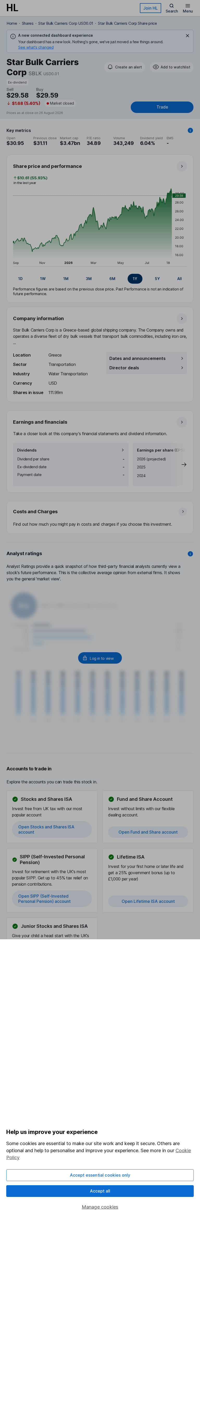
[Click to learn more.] (190, 130)
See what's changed (36, 47)
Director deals (124, 367)
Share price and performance (47, 166)
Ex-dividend (17, 82)
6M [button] (112, 278)
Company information (38, 318)
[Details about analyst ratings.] (190, 554)
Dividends (27, 450)
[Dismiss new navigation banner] (187, 35)
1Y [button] (135, 278)
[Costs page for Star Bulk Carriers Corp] (100, 518)
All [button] (179, 278)
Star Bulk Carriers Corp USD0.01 (65, 23)
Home (12, 23)
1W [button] (43, 278)
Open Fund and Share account (148, 832)
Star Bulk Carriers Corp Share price (127, 23)
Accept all (100, 1191)
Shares (28, 23)
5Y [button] (157, 278)
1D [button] (20, 278)
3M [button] (89, 278)
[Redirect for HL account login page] (100, 658)
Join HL (150, 8)
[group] (100, 279)
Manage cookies (100, 1207)
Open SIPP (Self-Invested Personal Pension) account (44, 898)
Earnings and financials (40, 422)
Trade (162, 107)
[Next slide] (178, 464)
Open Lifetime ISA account (148, 901)
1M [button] (65, 278)
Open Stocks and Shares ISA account (46, 829)
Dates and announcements (137, 358)
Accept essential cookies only (100, 1175)
